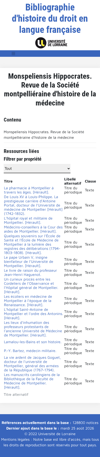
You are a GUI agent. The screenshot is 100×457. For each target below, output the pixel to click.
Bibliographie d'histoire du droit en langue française (50, 18)
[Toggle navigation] (13, 53)
